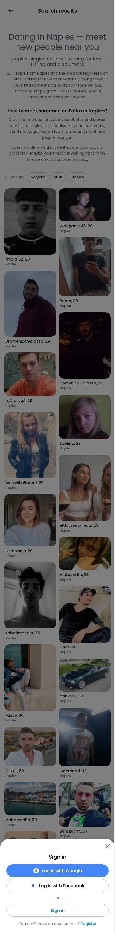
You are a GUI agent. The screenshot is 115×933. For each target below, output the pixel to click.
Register (88, 923)
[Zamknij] (107, 846)
